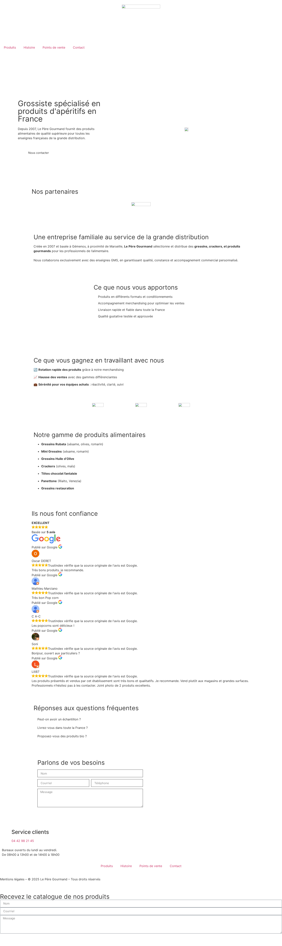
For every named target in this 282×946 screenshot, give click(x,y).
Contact (79, 47)
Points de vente (54, 47)
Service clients (30, 832)
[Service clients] (7, 832)
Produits (10, 47)
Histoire (29, 47)
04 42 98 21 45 (23, 841)
